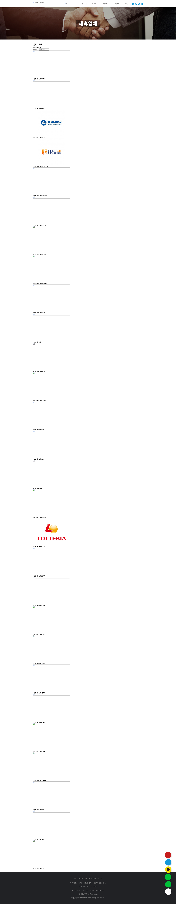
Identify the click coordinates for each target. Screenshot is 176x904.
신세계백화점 (44, 196)
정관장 (42, 459)
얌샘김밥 (43, 634)
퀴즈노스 (43, 605)
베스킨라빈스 (44, 283)
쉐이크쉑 (43, 371)
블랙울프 (43, 722)
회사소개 (84, 4)
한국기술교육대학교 (46, 166)
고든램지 (43, 108)
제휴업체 (105, 4)
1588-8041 (137, 3)
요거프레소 (43, 400)
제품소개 (95, 4)
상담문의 (126, 4)
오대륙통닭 (43, 780)
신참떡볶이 (43, 576)
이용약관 (80, 878)
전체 (34, 46)
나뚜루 (42, 488)
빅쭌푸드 (43, 693)
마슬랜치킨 (43, 839)
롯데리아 (43, 547)
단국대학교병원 (44, 225)
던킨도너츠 (43, 254)
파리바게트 (43, 313)
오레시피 (43, 751)
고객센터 (116, 4)
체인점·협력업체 (37, 47)
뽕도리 (42, 868)
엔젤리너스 (43, 517)
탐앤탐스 (43, 430)
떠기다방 (43, 79)
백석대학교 (43, 137)
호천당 (42, 810)
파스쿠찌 (43, 342)
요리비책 (43, 664)
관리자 (100, 878)
